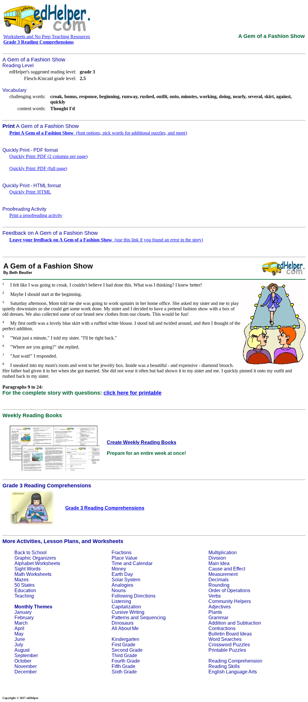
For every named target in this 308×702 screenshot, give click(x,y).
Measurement (223, 574)
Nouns (119, 590)
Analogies (122, 585)
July (18, 644)
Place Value (124, 558)
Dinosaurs (123, 623)
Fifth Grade (123, 666)
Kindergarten (125, 639)
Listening (121, 601)
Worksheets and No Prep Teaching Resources (46, 36)
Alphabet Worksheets (37, 563)
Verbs (214, 595)
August (21, 650)
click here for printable (132, 393)
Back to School (30, 552)
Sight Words (27, 568)
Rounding (218, 585)
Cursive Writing (128, 612)
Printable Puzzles (227, 650)
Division (217, 558)
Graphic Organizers (35, 558)
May (18, 633)
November (25, 666)
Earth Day (122, 574)
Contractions (222, 628)
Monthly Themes (33, 606)
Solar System (126, 579)
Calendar (142, 563)
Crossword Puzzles (229, 644)
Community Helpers (229, 601)
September (26, 655)
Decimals (218, 579)
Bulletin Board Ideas (230, 633)
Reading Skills (224, 666)
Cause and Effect (226, 568)
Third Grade (124, 655)
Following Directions (134, 595)
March (21, 623)
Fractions (121, 552)
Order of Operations (229, 590)
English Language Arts (232, 671)
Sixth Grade (124, 671)
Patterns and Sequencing (139, 617)
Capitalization (126, 606)
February (24, 617)
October (22, 660)
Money (119, 568)
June (19, 639)
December (25, 671)
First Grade (123, 644)
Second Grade (127, 650)
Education (25, 590)
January (23, 612)
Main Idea (218, 563)
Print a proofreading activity (35, 215)
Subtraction (249, 623)
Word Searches (225, 639)
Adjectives (219, 606)
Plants (215, 612)
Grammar (218, 617)
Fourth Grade (126, 660)
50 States (24, 585)
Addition (217, 623)
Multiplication (222, 552)
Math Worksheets (32, 574)
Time (117, 563)
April (19, 628)
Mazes (21, 579)
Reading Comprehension (235, 660)
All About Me (125, 628)
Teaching (24, 595)
